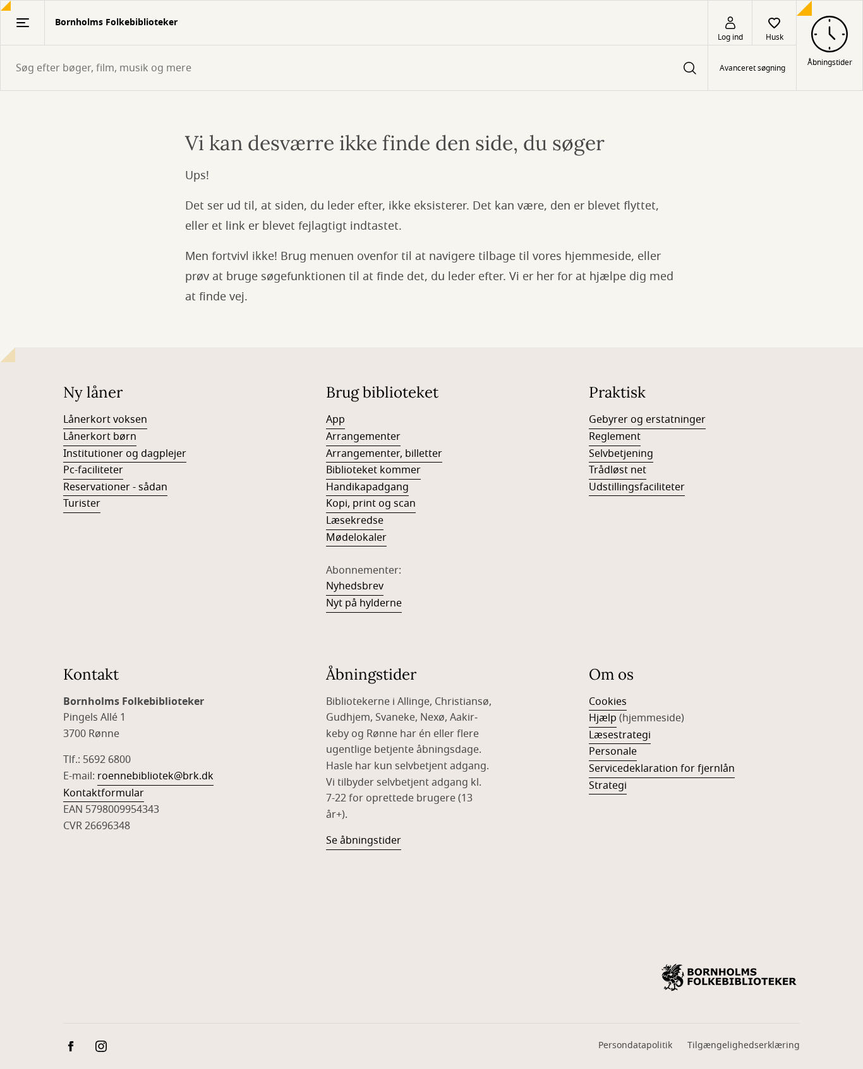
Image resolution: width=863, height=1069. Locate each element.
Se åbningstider (363, 840)
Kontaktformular (103, 793)
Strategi (608, 785)
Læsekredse (354, 520)
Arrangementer (363, 436)
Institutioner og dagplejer (124, 453)
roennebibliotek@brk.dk (155, 776)
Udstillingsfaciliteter (637, 487)
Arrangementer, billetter (384, 453)
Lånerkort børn (99, 436)
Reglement (615, 436)
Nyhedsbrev (354, 586)
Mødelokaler (356, 537)
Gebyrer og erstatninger (647, 419)
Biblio (339, 470)
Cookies (608, 701)
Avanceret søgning (752, 68)
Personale (613, 751)
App (335, 419)
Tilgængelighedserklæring (743, 1045)
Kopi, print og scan (371, 503)
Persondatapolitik (635, 1045)
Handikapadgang (367, 487)
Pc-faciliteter (93, 470)
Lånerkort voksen (105, 419)
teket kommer (387, 470)
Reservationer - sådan (115, 487)
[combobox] (354, 67)
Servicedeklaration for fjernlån (662, 768)
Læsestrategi (620, 735)
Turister (81, 503)
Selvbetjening (621, 453)
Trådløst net (617, 470)
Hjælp (603, 718)
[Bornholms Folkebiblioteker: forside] (729, 977)
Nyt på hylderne (364, 603)
